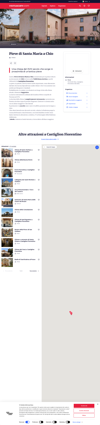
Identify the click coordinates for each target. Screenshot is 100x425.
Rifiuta (84, 415)
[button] (71, 313)
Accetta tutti (84, 405)
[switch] (41, 422)
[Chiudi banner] (97, 404)
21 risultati (13, 146)
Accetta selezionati (84, 410)
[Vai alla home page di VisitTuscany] (19, 6)
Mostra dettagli (77, 422)
